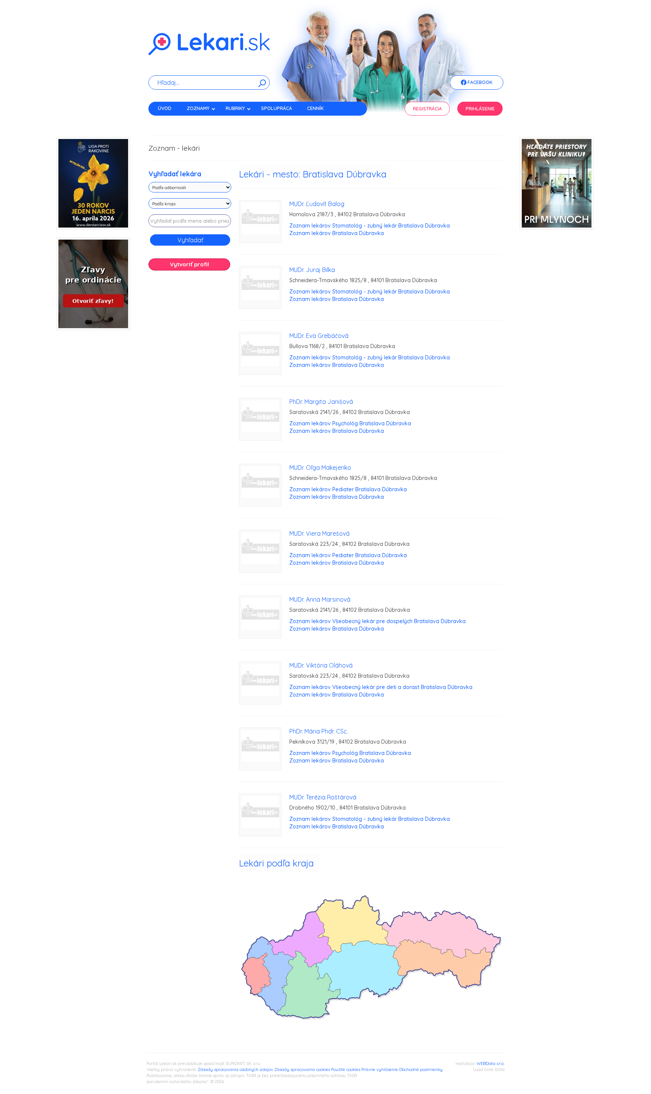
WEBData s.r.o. (490, 1063)
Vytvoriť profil (189, 264)
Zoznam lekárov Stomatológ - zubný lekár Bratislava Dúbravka (369, 225)
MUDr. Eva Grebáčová (318, 335)
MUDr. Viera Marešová (319, 533)
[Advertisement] (189, 395)
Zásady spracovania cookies (302, 1069)
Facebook (479, 82)
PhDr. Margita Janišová (321, 401)
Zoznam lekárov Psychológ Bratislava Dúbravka (350, 423)
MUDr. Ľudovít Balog (316, 204)
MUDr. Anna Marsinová (319, 599)
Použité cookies (345, 1069)
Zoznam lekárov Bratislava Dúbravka (336, 233)
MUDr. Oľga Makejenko (320, 467)
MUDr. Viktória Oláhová (321, 665)
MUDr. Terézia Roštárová (322, 797)
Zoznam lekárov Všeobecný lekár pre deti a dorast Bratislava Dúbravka (380, 687)
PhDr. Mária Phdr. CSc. (318, 731)
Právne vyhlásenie (379, 1069)
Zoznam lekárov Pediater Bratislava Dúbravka (348, 489)
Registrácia (427, 109)
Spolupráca (276, 108)
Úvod (164, 108)
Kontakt (168, 121)
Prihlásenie (480, 109)
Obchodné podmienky (421, 1069)
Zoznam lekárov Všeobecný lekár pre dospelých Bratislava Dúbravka (377, 621)
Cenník (315, 108)
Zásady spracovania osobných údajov (235, 1069)
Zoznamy (198, 108)
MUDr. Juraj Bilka (312, 270)
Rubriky (235, 108)
